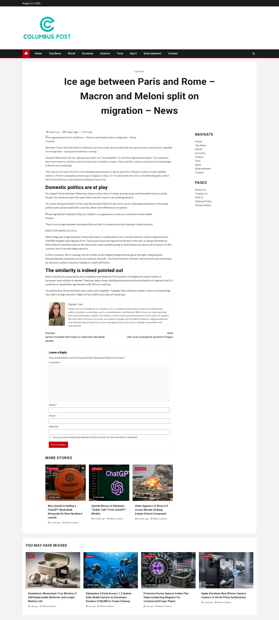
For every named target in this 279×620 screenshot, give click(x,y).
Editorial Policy (203, 201)
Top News (55, 53)
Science (105, 53)
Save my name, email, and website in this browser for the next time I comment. (95, 437)
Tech (120, 53)
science (148, 556)
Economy (87, 53)
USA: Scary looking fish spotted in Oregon (150, 334)
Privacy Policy (203, 205)
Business (206, 556)
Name (53, 404)
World (71, 53)
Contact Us (201, 193)
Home (38, 53)
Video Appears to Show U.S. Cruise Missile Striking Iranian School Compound (152, 509)
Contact (173, 53)
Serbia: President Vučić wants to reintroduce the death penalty (75, 336)
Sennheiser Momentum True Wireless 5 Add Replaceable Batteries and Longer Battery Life (52, 597)
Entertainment (152, 53)
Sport (133, 53)
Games (90, 556)
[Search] (254, 53)
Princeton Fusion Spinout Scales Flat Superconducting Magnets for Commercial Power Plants (166, 597)
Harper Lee (54, 132)
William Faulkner (71, 522)
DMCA (199, 197)
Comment (55, 362)
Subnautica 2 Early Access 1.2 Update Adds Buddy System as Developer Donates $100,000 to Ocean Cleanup (108, 597)
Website (53, 426)
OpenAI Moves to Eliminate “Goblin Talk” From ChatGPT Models (108, 509)
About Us (200, 189)
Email (53, 415)
